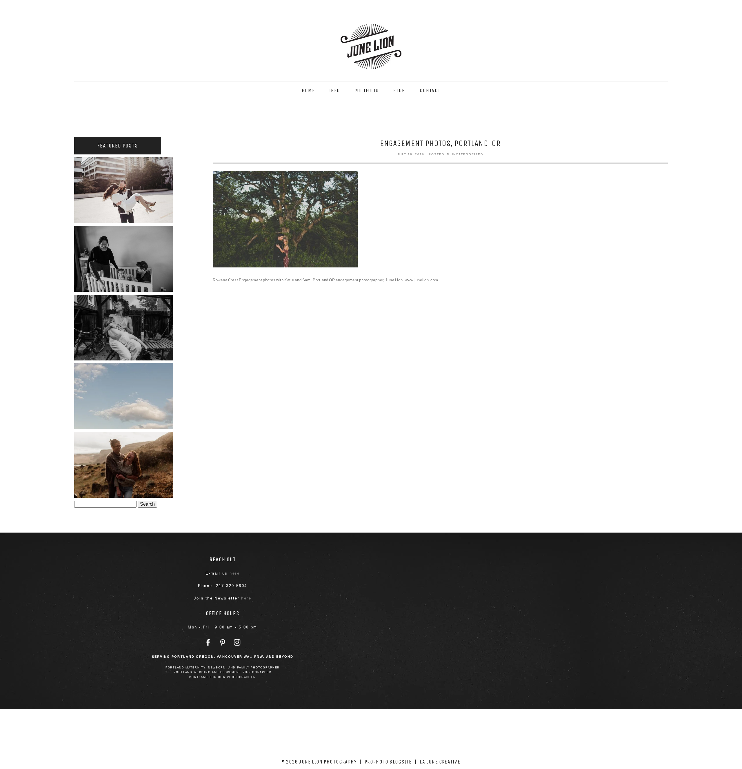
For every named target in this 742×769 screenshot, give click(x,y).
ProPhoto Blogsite (388, 762)
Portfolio (366, 90)
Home (308, 90)
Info (334, 90)
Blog (399, 90)
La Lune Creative (440, 762)
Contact (430, 90)
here (235, 573)
